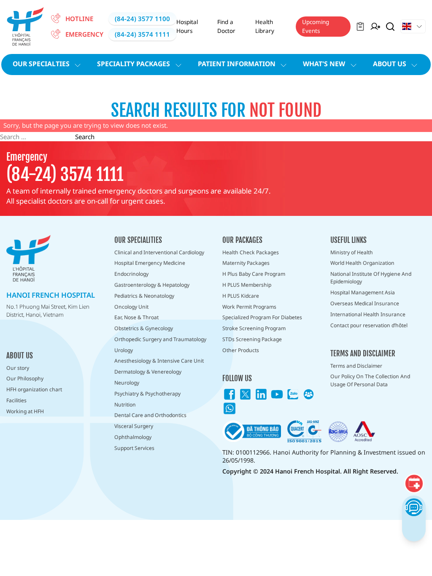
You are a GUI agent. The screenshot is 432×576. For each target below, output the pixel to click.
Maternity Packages (246, 262)
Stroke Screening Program (254, 328)
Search (84, 136)
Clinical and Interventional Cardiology (159, 252)
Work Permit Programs (249, 306)
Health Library (264, 26)
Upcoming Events (315, 26)
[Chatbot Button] (413, 507)
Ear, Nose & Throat (136, 317)
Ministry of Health (351, 252)
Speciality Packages (133, 63)
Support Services (134, 448)
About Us (389, 63)
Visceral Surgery (133, 426)
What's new (324, 63)
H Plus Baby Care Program (253, 273)
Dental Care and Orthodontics (150, 415)
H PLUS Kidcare (240, 295)
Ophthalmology (132, 437)
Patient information (236, 63)
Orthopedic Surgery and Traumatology (160, 339)
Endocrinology (131, 273)
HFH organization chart (34, 389)
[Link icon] (229, 394)
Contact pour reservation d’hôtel (369, 325)
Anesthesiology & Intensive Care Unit (159, 360)
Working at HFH (25, 411)
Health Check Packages (250, 252)
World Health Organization (362, 262)
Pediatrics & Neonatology (144, 295)
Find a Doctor (226, 26)
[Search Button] (390, 27)
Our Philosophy (24, 378)
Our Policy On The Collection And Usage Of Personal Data (370, 380)
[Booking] (414, 483)
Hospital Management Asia (362, 292)
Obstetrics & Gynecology (143, 328)
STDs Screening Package (252, 339)
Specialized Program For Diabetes (262, 317)
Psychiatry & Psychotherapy (147, 393)
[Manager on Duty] (375, 27)
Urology (123, 350)
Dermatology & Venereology (147, 371)
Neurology (126, 382)
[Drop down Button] (413, 26)
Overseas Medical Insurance (364, 303)
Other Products (240, 350)
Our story (17, 367)
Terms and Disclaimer (356, 365)
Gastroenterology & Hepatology (151, 284)
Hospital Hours (187, 26)
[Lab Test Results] (360, 27)
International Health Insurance (367, 314)
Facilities (16, 400)
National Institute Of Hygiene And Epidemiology (370, 277)
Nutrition (125, 404)
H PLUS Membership (246, 284)
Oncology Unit (131, 306)
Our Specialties (41, 63)
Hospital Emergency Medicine (149, 262)
